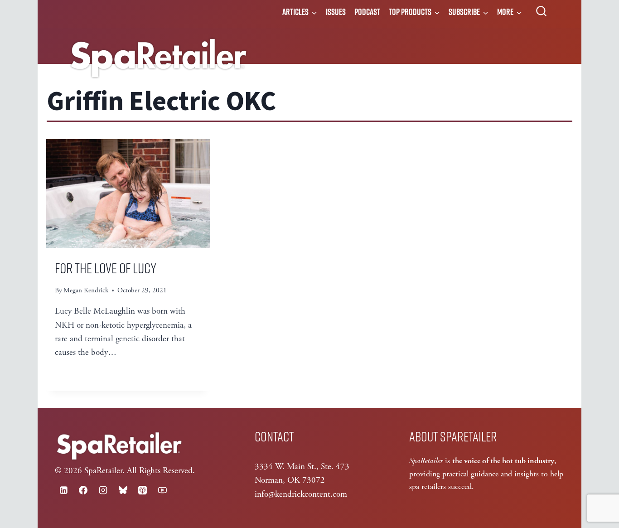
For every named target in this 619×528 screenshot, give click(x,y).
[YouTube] (162, 490)
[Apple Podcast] (142, 490)
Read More (82, 375)
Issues (336, 12)
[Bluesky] (122, 490)
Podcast (367, 12)
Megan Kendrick (85, 290)
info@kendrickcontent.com (301, 494)
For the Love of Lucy (105, 267)
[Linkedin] (63, 490)
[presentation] (128, 193)
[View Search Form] (541, 11)
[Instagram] (102, 490)
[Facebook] (83, 490)
